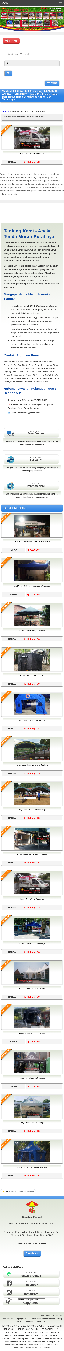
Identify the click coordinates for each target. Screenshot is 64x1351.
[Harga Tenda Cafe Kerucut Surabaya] (32, 1162)
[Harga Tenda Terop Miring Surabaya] (32, 849)
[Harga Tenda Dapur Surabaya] (32, 670)
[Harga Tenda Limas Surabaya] (32, 1117)
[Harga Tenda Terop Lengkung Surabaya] (32, 759)
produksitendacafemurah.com (48, 1319)
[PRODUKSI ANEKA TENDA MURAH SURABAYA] (32, 31)
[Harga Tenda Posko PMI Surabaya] (32, 715)
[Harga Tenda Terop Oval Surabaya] (32, 804)
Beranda (5, 111)
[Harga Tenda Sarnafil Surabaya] (32, 983)
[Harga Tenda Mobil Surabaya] (32, 148)
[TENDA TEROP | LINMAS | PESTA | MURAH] (32, 536)
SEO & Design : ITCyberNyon (51, 1315)
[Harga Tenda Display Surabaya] (32, 1028)
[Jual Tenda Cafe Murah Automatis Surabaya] (32, 580)
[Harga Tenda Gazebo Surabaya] (32, 938)
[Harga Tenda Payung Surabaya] (32, 625)
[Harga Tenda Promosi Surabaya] (32, 1072)
